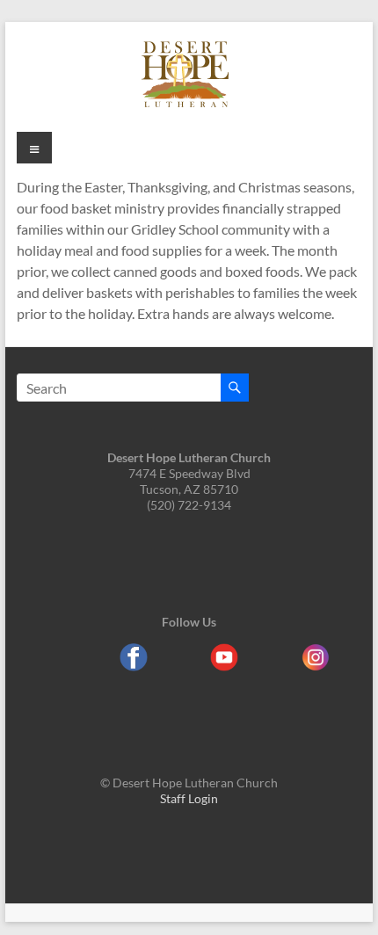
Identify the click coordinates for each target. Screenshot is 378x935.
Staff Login (189, 798)
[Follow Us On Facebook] (134, 665)
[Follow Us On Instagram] (316, 665)
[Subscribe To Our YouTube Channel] (224, 665)
